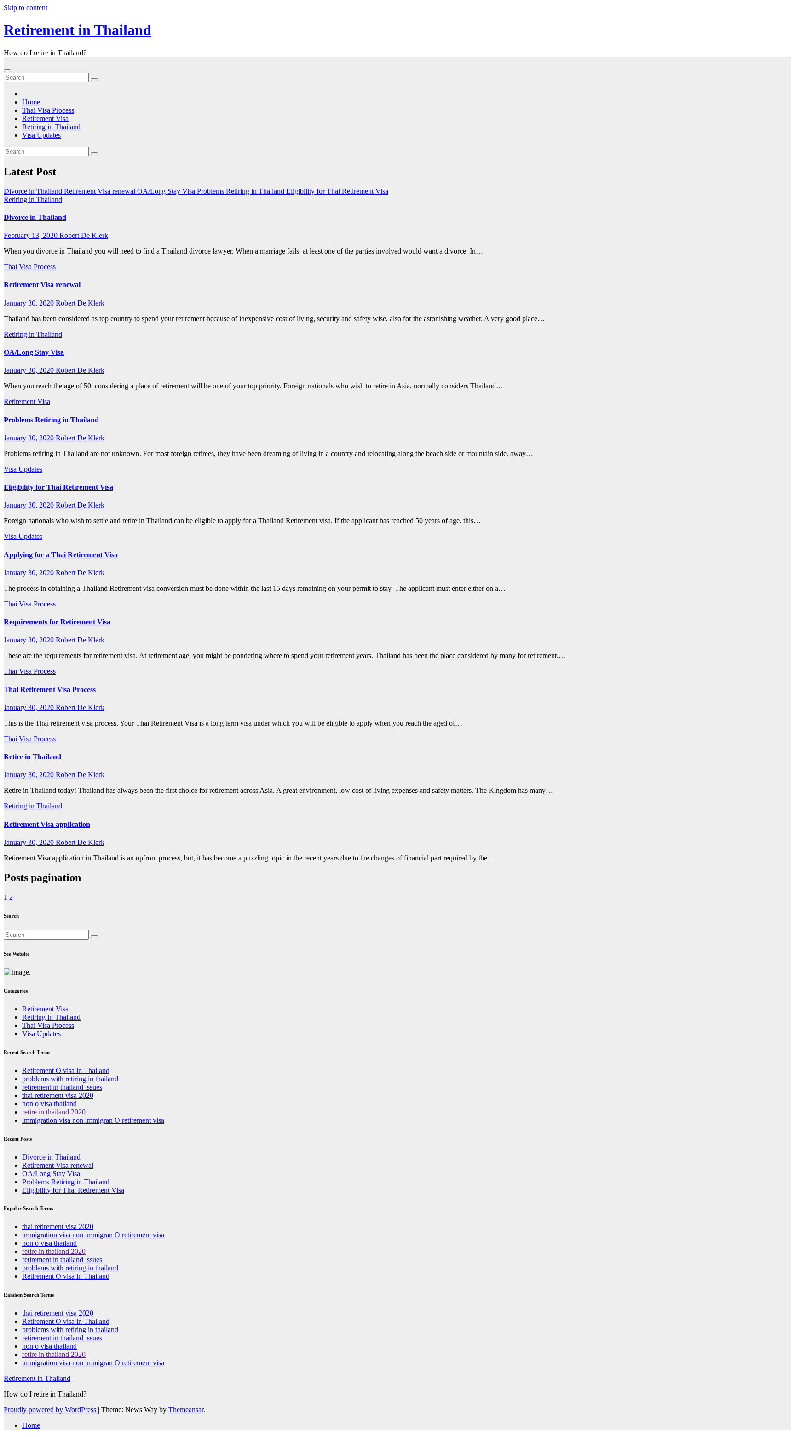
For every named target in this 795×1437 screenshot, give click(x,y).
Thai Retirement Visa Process (50, 689)
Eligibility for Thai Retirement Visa (58, 487)
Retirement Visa (45, 118)
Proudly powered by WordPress (51, 1410)
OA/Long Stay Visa (34, 352)
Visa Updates (41, 135)
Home (31, 102)
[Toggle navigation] (7, 70)
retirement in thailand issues (62, 1087)
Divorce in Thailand (35, 217)
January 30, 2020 (30, 303)
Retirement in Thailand (77, 30)
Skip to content (25, 8)
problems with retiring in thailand (70, 1079)
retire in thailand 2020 (54, 1112)
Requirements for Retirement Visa (57, 622)
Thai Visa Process (48, 110)
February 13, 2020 (31, 235)
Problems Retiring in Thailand (51, 420)
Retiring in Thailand (51, 127)
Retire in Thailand (32, 757)
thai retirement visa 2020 (57, 1095)
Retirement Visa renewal (42, 285)
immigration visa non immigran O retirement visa (93, 1120)
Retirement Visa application (47, 824)
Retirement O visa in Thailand (65, 1070)
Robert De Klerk (83, 235)
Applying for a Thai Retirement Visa (61, 555)
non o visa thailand (49, 1104)
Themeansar (185, 1410)
